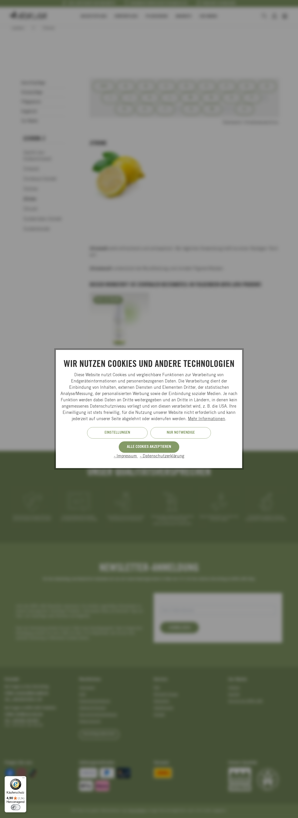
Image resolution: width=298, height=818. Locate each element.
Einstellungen (117, 433)
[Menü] (23, 779)
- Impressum (126, 456)
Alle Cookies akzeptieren (149, 447)
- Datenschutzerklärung (162, 456)
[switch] (15, 807)
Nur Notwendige (181, 433)
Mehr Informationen (206, 419)
